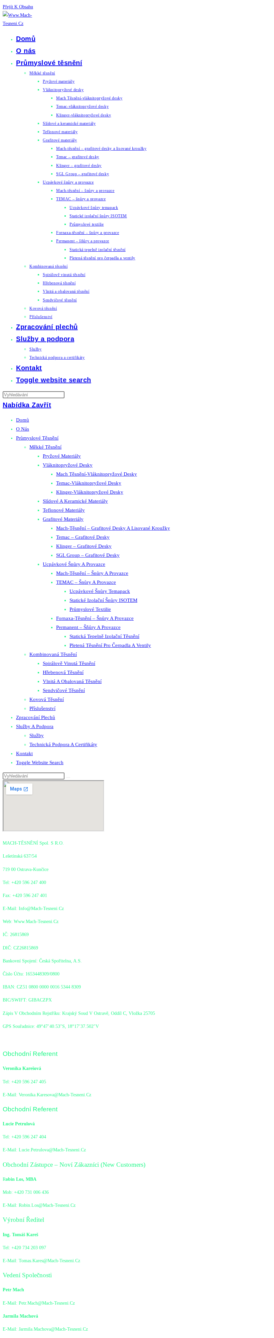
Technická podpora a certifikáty (63, 744)
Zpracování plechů (35, 717)
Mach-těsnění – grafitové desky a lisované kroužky (113, 528)
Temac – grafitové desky (83, 537)
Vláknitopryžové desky (68, 465)
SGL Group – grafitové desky (88, 555)
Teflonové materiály (64, 510)
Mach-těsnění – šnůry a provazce (92, 573)
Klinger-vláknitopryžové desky (89, 492)
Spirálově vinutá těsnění (69, 663)
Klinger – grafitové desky (84, 546)
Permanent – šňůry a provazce (88, 627)
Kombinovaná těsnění (53, 654)
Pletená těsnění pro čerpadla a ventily (110, 645)
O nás (22, 429)
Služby (36, 735)
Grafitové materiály (63, 519)
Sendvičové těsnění (64, 690)
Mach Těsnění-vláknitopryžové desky (96, 474)
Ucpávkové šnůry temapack (100, 591)
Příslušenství (42, 708)
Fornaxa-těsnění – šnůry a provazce (95, 618)
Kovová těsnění (46, 699)
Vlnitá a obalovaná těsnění (72, 681)
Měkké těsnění (45, 447)
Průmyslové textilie (90, 609)
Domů (22, 420)
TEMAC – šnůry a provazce (86, 582)
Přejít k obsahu (18, 6)
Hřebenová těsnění (63, 672)
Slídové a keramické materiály (75, 501)
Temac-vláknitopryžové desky (88, 483)
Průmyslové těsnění (37, 438)
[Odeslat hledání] (68, 777)
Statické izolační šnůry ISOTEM (103, 600)
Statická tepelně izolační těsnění (104, 636)
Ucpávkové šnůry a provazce (74, 564)
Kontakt (24, 753)
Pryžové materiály (62, 456)
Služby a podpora (34, 726)
